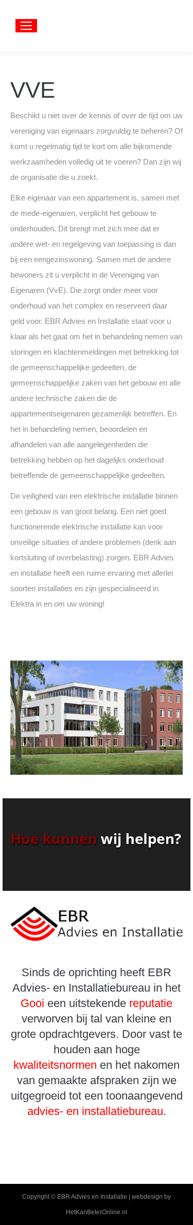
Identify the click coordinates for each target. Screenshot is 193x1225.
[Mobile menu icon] (26, 25)
